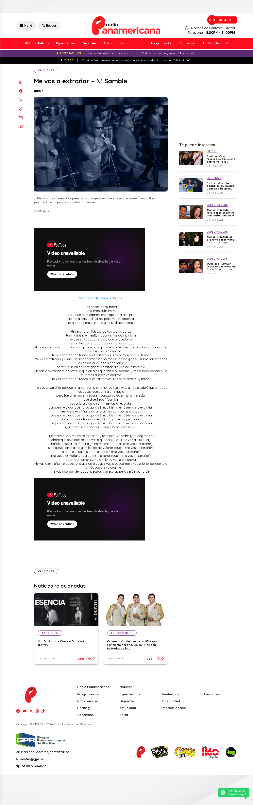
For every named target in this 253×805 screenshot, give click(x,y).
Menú (28, 25)
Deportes (89, 43)
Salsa (108, 43)
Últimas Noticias (37, 43)
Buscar (51, 25)
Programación (162, 43)
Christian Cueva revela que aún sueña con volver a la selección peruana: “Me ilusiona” (221, 159)
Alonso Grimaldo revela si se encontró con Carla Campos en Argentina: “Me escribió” (221, 213)
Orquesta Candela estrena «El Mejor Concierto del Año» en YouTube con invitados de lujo (132, 645)
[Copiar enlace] (20, 126)
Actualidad (128, 708)
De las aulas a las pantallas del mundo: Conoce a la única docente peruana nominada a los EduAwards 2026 (221, 186)
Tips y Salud (171, 701)
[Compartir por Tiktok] (20, 108)
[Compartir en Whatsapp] (20, 82)
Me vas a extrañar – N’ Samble (101, 298)
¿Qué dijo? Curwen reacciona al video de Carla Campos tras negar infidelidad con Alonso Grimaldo (221, 266)
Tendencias (170, 694)
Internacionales (174, 708)
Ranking (83, 708)
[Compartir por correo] (20, 117)
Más (122, 43)
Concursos (187, 43)
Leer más (85, 658)
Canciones (46, 70)
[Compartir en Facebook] (20, 90)
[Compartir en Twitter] (20, 99)
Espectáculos (66, 43)
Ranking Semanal (215, 43)
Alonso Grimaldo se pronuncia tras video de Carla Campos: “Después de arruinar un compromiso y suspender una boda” (221, 239)
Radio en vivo (87, 701)
